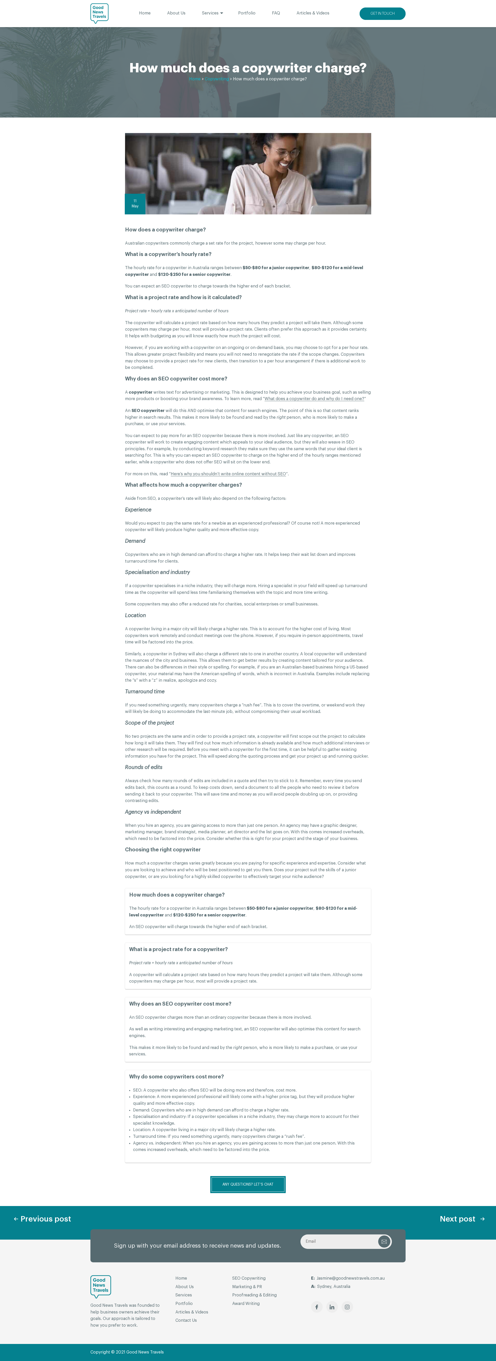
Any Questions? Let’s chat (248, 1184)
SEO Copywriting (249, 1278)
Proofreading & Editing (254, 1295)
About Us (176, 13)
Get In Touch (382, 13)
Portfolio (246, 13)
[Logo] (99, 13)
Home (145, 13)
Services (210, 13)
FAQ (276, 13)
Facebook (317, 1307)
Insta (347, 1307)
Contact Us (186, 1320)
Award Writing (246, 1304)
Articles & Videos (313, 13)
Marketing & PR (247, 1287)
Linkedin (332, 1307)
